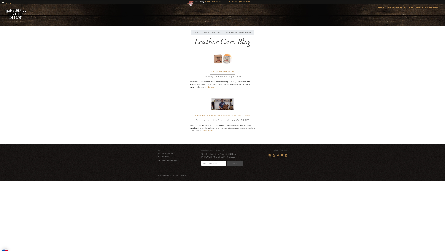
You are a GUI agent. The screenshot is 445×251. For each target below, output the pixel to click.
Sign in (390, 8)
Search (381, 7)
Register (401, 8)
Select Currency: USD (428, 8)
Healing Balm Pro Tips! (222, 72)
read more (209, 87)
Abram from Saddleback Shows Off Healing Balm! (222, 115)
